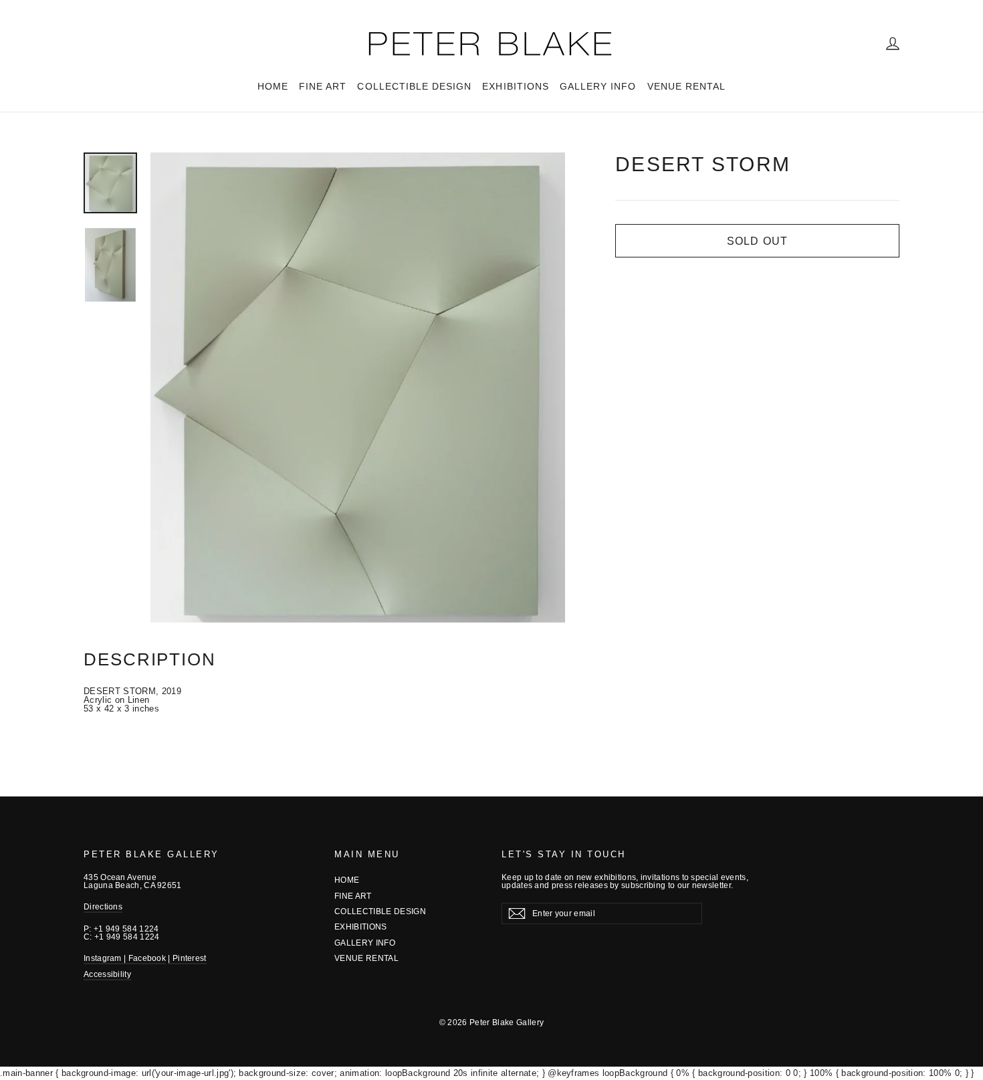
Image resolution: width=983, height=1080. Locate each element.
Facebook (147, 958)
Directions (103, 906)
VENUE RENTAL (686, 86)
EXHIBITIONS (515, 86)
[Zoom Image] (357, 387)
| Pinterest (187, 958)
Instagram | (106, 958)
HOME (272, 86)
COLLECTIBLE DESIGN (414, 86)
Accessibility (107, 974)
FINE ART (322, 86)
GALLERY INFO (598, 86)
